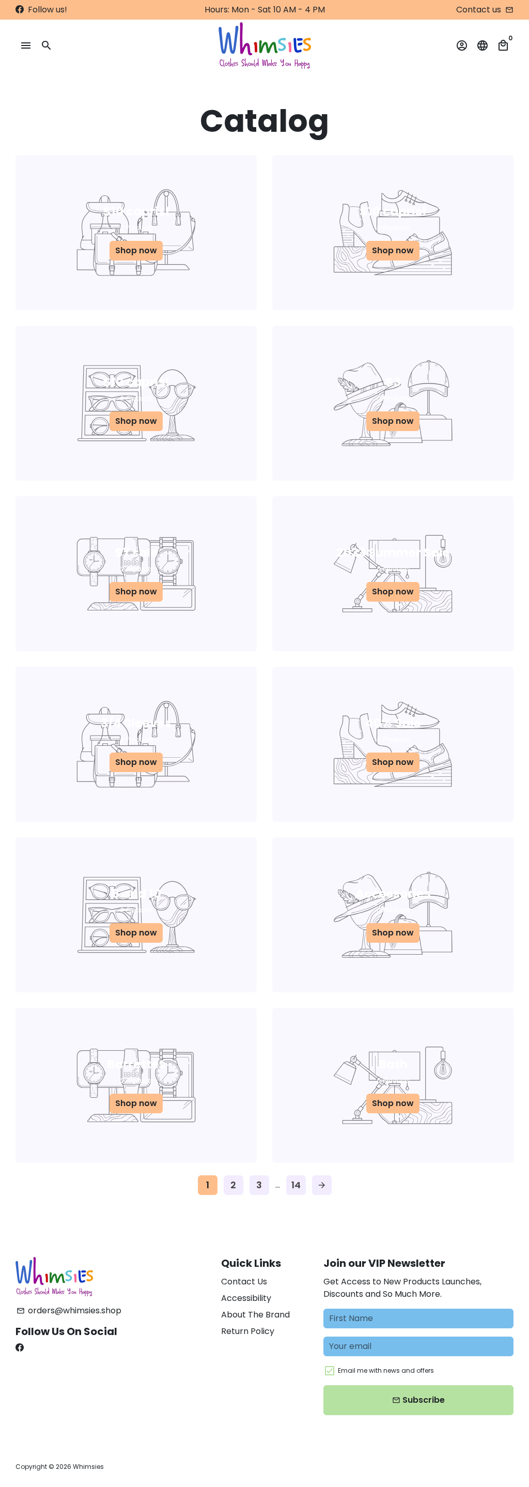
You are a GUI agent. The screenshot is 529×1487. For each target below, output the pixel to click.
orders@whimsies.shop (69, 1310)
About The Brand (255, 1315)
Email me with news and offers (386, 1370)
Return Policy (247, 1331)
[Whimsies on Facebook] (19, 10)
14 (296, 1184)
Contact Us (244, 1281)
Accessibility (246, 1298)
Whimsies (88, 1466)
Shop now (136, 250)
